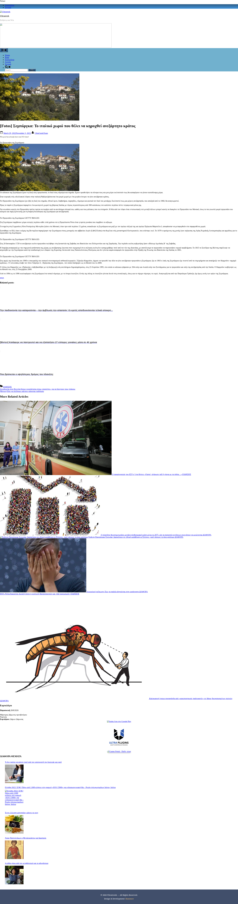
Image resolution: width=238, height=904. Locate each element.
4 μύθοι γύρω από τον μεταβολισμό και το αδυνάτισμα (26, 863)
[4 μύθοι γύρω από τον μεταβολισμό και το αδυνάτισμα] (14, 875)
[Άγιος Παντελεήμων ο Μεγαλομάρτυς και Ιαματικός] (14, 849)
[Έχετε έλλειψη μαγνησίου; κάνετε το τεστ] (14, 824)
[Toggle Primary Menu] (4, 50)
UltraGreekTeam (41, 133)
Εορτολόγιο (9, 5)
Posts (7, 57)
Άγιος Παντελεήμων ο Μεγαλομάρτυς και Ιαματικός (25, 838)
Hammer (129, 898)
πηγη (2, 278)
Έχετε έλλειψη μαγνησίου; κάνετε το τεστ (21, 813)
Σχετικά (8, 7)
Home (7, 55)
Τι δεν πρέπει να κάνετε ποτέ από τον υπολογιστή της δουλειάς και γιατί (33, 762)
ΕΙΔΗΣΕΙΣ (7, 387)
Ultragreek (4, 16)
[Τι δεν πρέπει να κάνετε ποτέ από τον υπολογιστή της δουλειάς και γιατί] (14, 774)
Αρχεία (8, 62)
